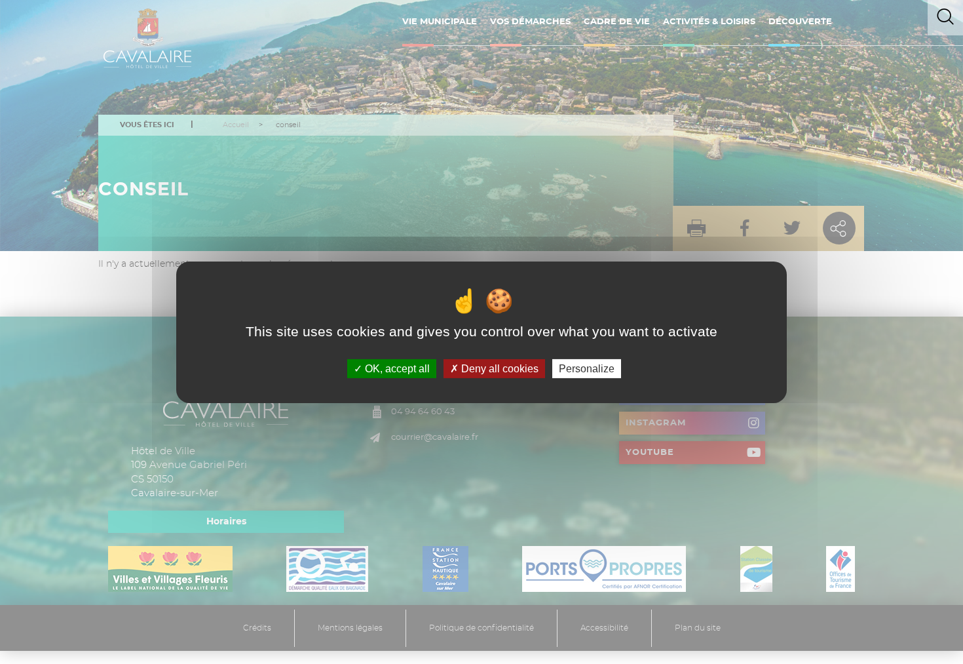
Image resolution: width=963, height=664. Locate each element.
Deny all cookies (498, 368)
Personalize (586, 368)
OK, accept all (396, 368)
